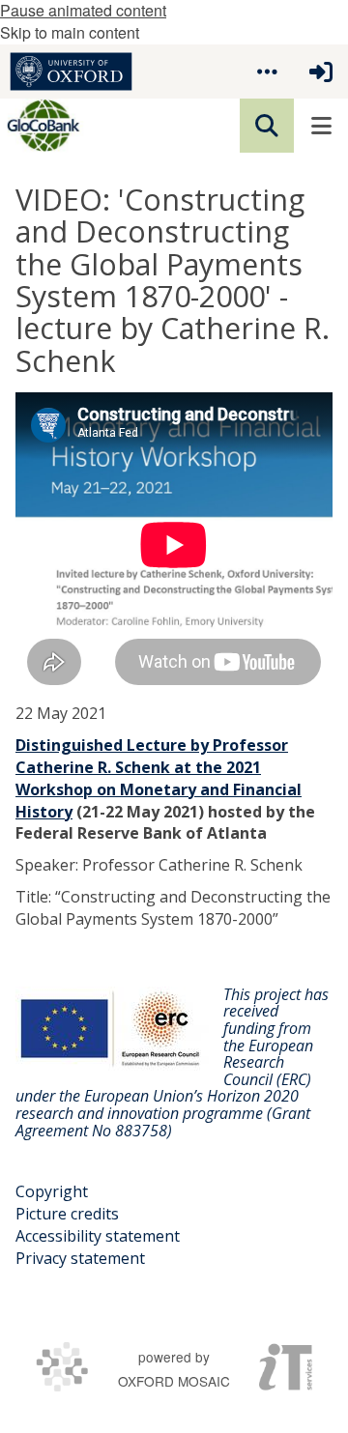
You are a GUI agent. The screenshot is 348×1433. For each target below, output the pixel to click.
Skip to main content (69, 32)
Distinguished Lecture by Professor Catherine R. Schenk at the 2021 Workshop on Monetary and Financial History (158, 778)
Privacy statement (80, 1258)
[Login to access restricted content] (321, 71)
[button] (267, 71)
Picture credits (67, 1213)
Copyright (51, 1191)
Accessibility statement (97, 1236)
